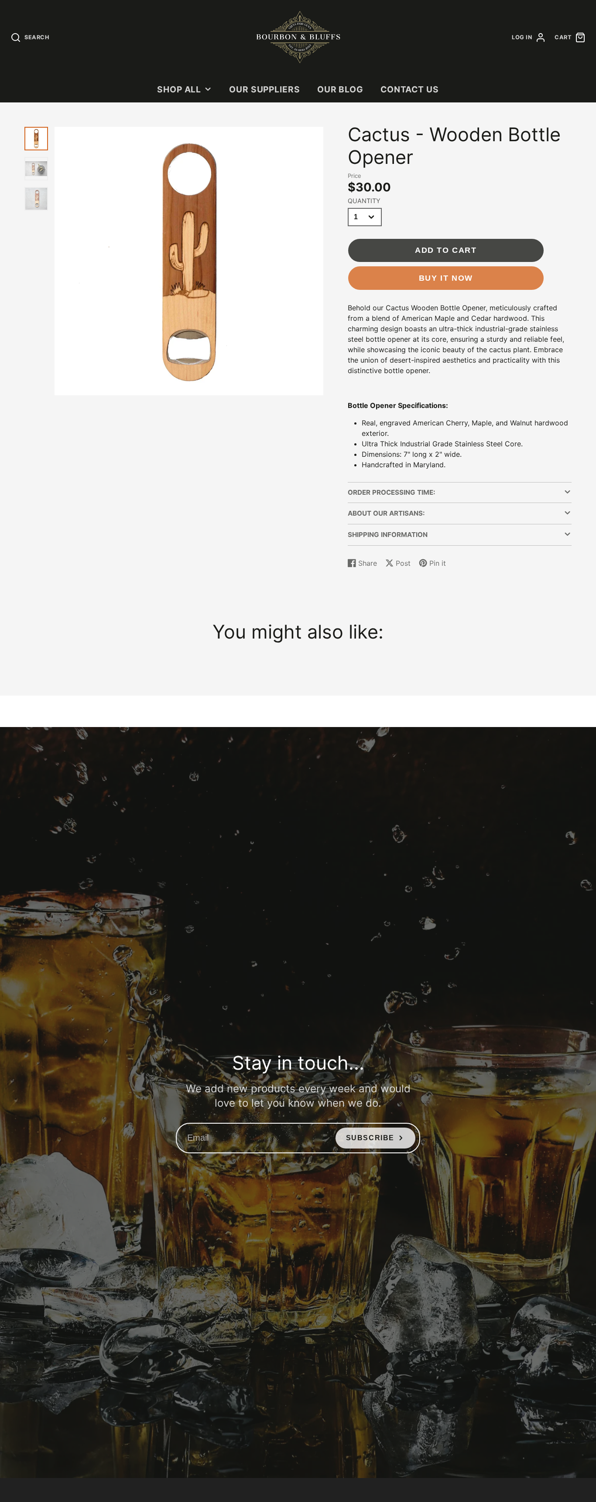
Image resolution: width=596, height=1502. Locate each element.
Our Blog (340, 89)
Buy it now (446, 277)
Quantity (364, 200)
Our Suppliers (264, 89)
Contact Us (409, 89)
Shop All (179, 89)
